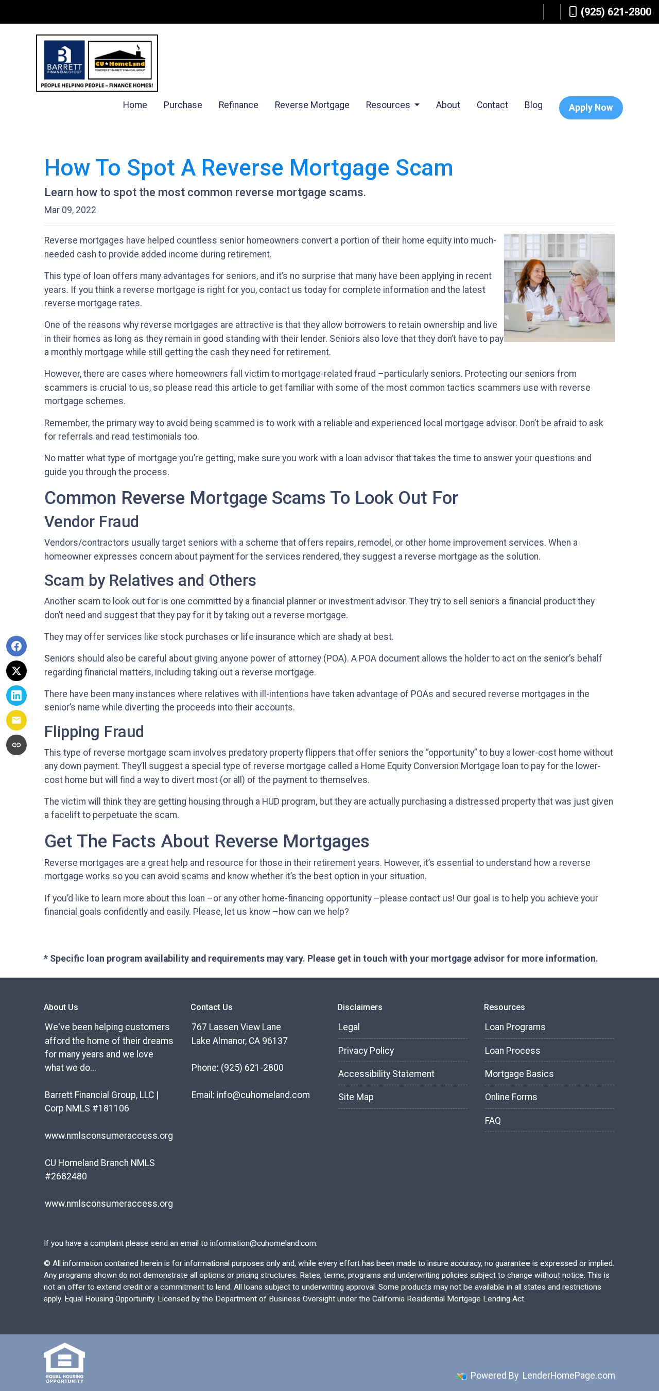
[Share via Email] (16, 720)
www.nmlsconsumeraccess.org (109, 1136)
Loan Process (513, 1051)
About (448, 105)
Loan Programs (515, 1027)
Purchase (183, 105)
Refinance (238, 105)
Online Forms (511, 1097)
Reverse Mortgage (312, 105)
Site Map (356, 1097)
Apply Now (591, 107)
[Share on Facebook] (16, 646)
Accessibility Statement (386, 1074)
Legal (349, 1027)
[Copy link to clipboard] (16, 745)
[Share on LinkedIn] (16, 695)
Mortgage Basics (519, 1074)
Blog (534, 105)
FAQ (493, 1121)
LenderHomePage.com (569, 1375)
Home (135, 105)
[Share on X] (16, 670)
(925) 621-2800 (616, 12)
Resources (389, 105)
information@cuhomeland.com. (264, 1243)
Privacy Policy (366, 1051)
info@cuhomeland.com (263, 1095)
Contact (492, 105)
